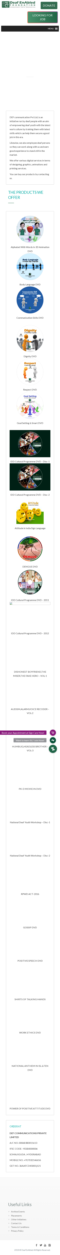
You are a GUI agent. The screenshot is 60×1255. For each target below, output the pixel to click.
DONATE (49, 5)
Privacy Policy (17, 1231)
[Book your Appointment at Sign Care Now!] (53, 733)
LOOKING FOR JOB (42, 17)
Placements (16, 1215)
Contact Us (16, 1223)
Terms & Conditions (20, 1227)
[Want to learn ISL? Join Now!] (53, 740)
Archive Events (18, 1211)
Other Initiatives (18, 1219)
